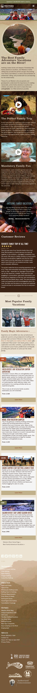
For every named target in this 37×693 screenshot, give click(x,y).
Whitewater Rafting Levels (9, 590)
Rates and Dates (6, 585)
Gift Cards (4, 615)
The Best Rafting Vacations (9, 617)
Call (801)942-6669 (18, 1)
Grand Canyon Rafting (8, 569)
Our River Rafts (6, 619)
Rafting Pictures (6, 621)
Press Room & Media (7, 596)
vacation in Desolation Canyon (18, 124)
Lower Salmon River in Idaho (22, 341)
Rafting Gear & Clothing (8, 592)
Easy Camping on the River (9, 626)
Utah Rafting (5, 571)
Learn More (18, 399)
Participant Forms (6, 598)
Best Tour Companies (8, 623)
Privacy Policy (5, 642)
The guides (4, 267)
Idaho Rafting (5, 573)
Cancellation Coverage (8, 603)
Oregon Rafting (6, 575)
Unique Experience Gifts (9, 612)
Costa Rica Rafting (7, 578)
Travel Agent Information (9, 600)
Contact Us (4, 637)
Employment (5, 628)
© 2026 (3, 561)
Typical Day (5, 587)
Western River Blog (7, 610)
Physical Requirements (8, 594)
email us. (28, 1)
